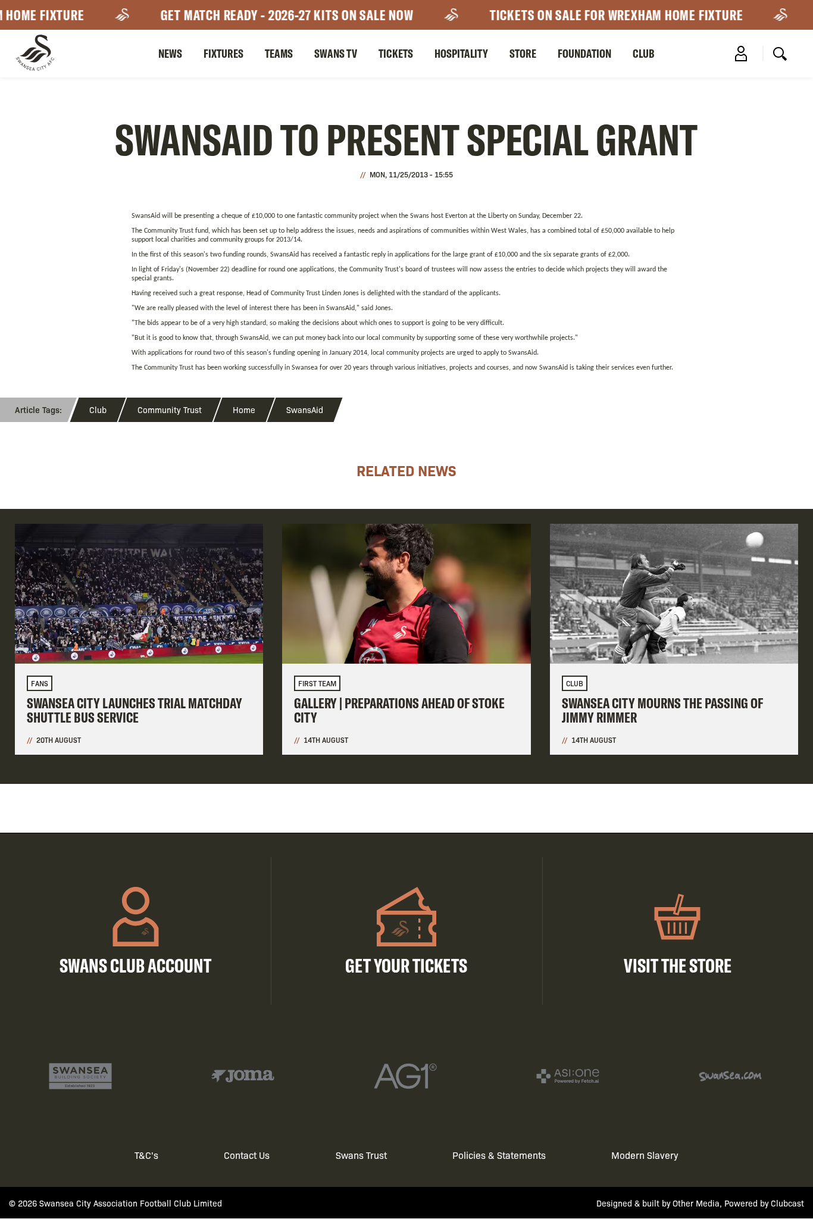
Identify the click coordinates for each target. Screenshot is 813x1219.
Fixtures (223, 53)
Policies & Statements (499, 1155)
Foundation (584, 53)
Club (644, 53)
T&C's (146, 1155)
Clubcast (787, 1203)
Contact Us (247, 1155)
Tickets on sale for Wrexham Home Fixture (604, 15)
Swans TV (335, 53)
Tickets (396, 53)
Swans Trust (361, 1155)
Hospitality (461, 53)
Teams (279, 53)
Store (522, 53)
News (170, 53)
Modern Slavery (644, 1155)
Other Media (696, 1203)
